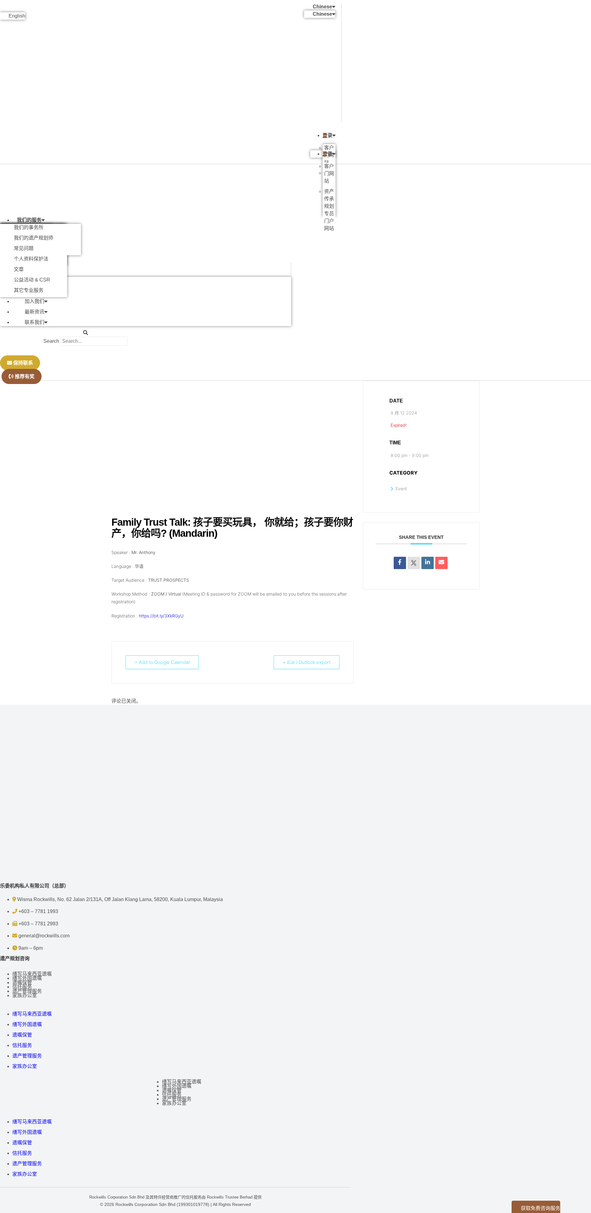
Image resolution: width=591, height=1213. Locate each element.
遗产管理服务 (27, 991)
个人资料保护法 (31, 258)
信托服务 (22, 986)
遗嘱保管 (22, 982)
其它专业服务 (28, 290)
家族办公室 (24, 995)
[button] (85, 333)
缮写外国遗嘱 (27, 978)
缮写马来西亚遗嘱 (32, 973)
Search (51, 341)
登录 (327, 135)
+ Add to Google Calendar (162, 662)
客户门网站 (329, 174)
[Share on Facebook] (400, 563)
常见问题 (24, 248)
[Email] (441, 563)
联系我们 (34, 322)
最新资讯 (34, 311)
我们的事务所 (28, 227)
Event (401, 488)
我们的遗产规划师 (33, 238)
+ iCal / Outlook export (307, 662)
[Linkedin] (427, 563)
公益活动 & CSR (32, 279)
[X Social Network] (414, 563)
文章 (19, 269)
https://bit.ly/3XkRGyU (161, 615)
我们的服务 (29, 220)
